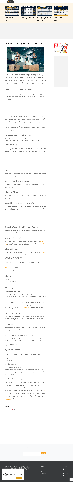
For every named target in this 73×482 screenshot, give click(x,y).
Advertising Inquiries (44, 468)
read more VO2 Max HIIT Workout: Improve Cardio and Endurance (28, 13)
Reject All (13, 477)
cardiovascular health (36, 392)
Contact (42, 466)
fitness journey (14, 85)
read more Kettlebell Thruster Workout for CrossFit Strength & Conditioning (44, 13)
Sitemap (42, 475)
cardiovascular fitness (35, 126)
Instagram (66, 475)
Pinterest (66, 471)
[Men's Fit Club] (10, 1)
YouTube (66, 473)
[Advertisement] (36, 31)
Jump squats (20, 348)
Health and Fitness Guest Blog (46, 469)
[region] (13, 474)
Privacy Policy (43, 471)
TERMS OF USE (43, 473)
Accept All (19, 477)
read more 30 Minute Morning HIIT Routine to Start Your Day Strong (61, 13)
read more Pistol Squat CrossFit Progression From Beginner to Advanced (12, 13)
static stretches (25, 307)
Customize (6, 477)
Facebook (66, 466)
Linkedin (66, 469)
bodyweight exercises (27, 208)
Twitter (66, 468)
